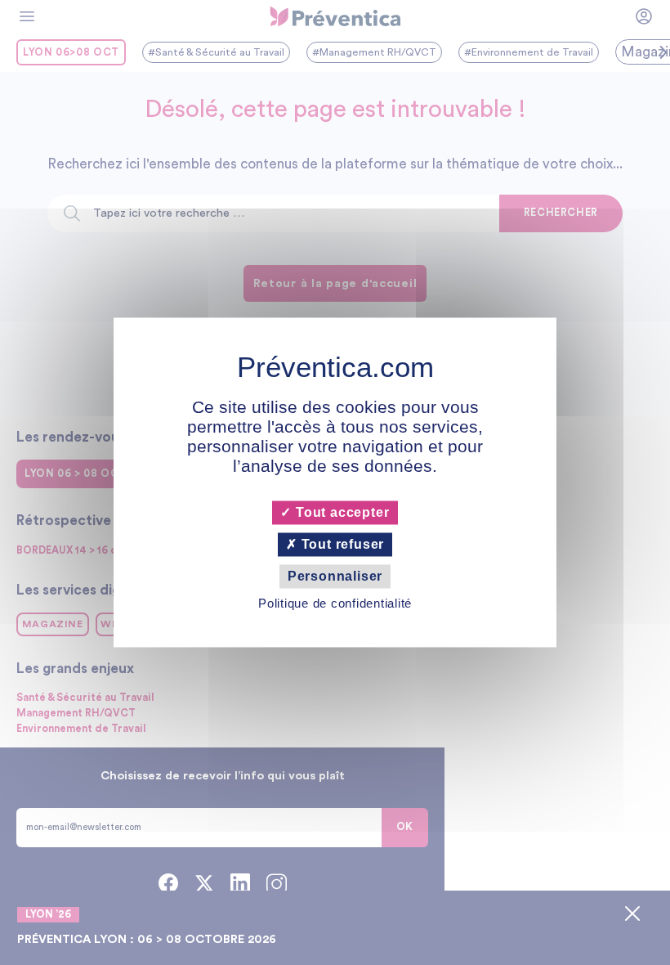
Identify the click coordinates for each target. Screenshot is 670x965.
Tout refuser (340, 544)
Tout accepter (340, 512)
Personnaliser (335, 576)
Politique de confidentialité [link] (335, 604)
